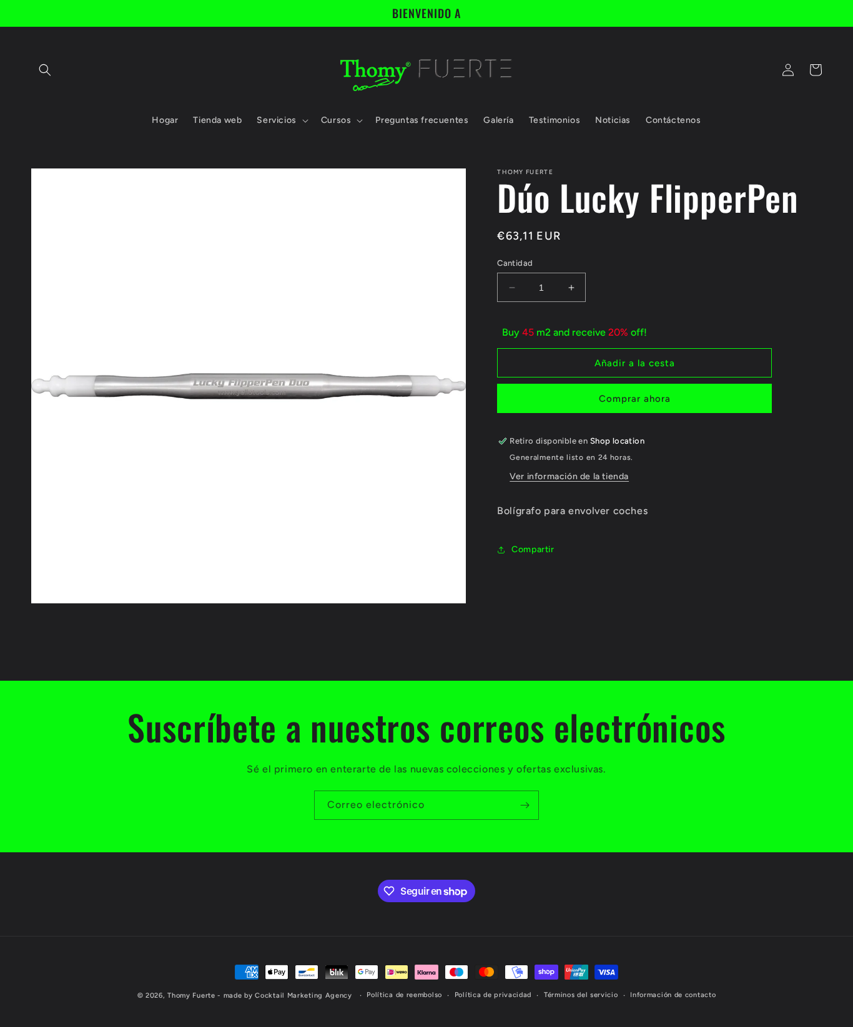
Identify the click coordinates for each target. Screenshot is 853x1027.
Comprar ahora (635, 399)
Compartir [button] (532, 550)
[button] (45, 70)
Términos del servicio (581, 995)
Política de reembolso (404, 995)
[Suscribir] (524, 805)
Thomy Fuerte (191, 995)
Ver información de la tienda (569, 476)
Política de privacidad (493, 995)
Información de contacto (673, 995)
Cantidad (515, 263)
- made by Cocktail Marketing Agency (284, 995)
